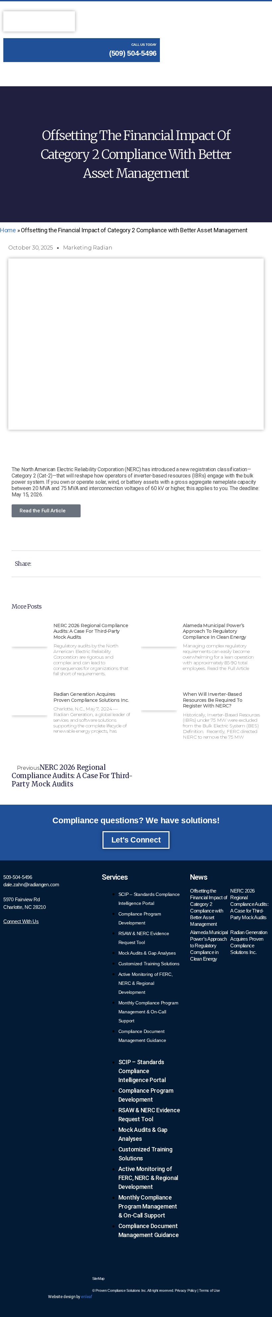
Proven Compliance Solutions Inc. (121, 1290)
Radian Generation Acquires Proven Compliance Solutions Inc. (90, 697)
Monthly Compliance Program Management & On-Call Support (148, 1011)
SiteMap (98, 1278)
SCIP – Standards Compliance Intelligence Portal (149, 899)
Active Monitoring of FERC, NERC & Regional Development (145, 983)
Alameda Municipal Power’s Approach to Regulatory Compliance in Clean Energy (214, 631)
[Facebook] (64, 1277)
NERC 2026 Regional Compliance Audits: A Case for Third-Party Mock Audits (90, 631)
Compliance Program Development (139, 918)
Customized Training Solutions (148, 963)
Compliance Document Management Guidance (142, 1036)
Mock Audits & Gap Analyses (147, 953)
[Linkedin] (84, 1277)
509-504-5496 (17, 877)
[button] (154, 70)
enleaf (86, 1296)
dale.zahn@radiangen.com (31, 884)
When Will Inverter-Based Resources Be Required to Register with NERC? (212, 700)
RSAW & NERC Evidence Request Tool (143, 938)
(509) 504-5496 (132, 53)
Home (8, 230)
